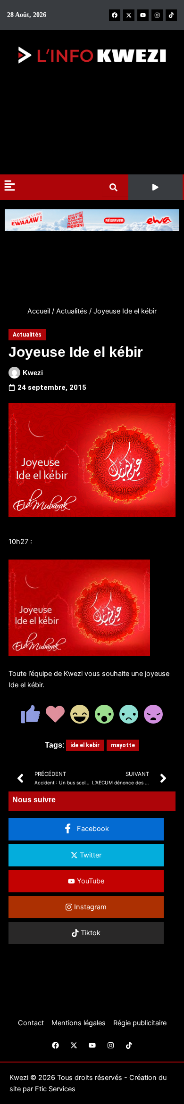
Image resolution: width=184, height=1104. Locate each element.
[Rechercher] (115, 187)
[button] (155, 187)
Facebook (92, 828)
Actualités (71, 311)
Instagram (89, 907)
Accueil (38, 311)
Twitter (89, 855)
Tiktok (89, 933)
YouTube (89, 881)
